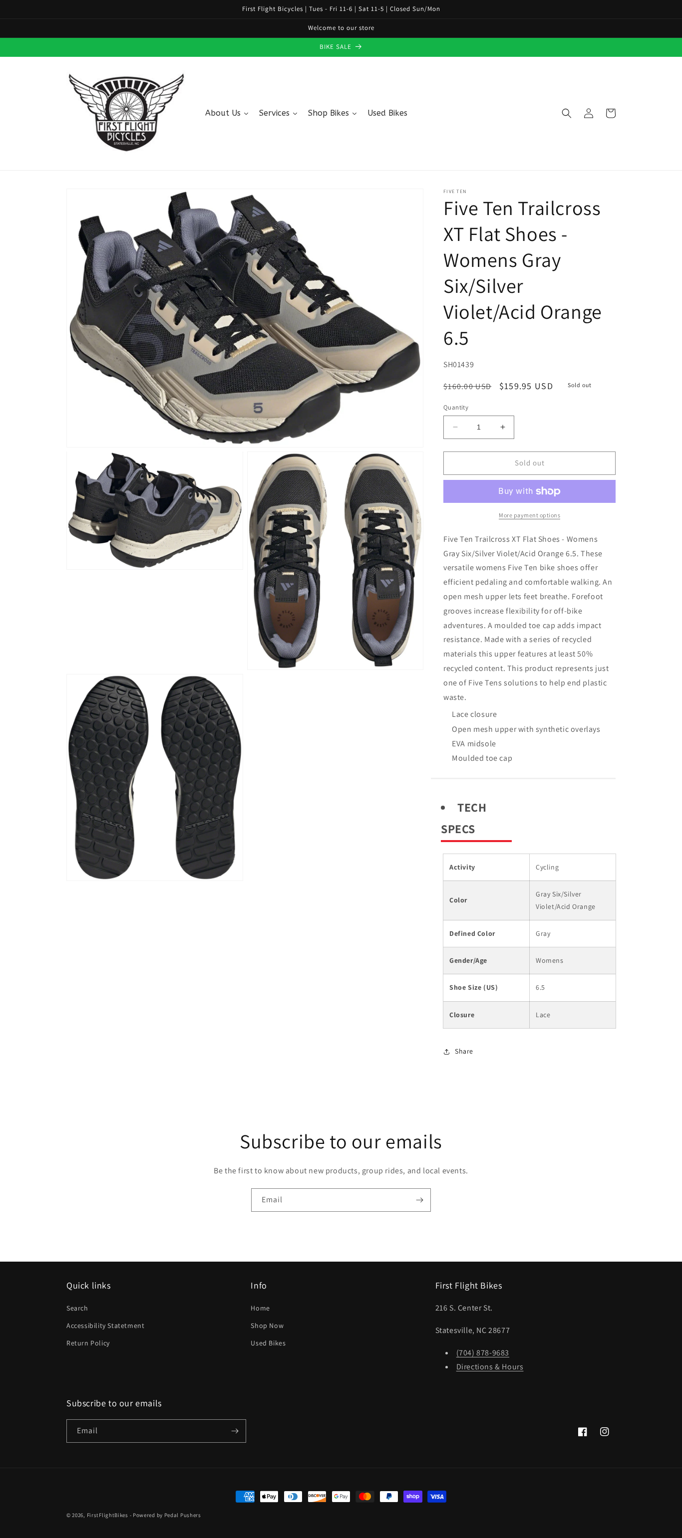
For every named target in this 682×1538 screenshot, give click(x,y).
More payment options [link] (529, 515)
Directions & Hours (490, 1366)
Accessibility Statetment (105, 1325)
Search (77, 1308)
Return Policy (88, 1342)
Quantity (455, 407)
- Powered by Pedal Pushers (165, 1515)
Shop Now (267, 1325)
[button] (567, 113)
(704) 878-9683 (482, 1352)
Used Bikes (268, 1342)
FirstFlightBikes (107, 1515)
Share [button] (464, 1051)
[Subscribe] (419, 1200)
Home (260, 1308)
